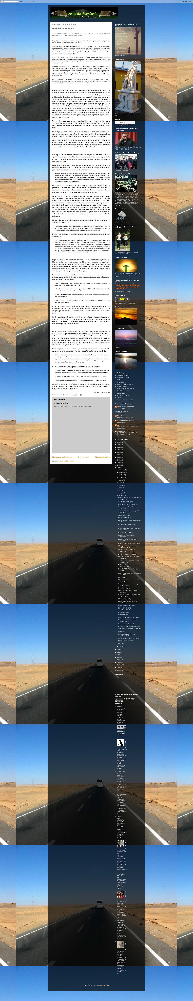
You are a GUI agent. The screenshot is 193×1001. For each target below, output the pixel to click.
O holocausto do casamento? (126, 605)
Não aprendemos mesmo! (125, 641)
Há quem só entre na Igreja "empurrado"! (126, 535)
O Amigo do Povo (122, 386)
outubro (121, 475)
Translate (129, 125)
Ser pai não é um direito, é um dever (129, 638)
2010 (118, 662)
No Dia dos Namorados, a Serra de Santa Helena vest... (128, 565)
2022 (118, 452)
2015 (118, 649)
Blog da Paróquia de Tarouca (125, 400)
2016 (118, 467)
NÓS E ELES (120, 413)
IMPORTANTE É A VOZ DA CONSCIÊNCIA (126, 634)
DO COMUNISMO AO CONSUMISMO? (124, 608)
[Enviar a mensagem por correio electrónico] (81, 395)
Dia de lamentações (124, 588)
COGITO (119, 397)
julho (120, 482)
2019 (118, 460)
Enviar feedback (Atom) (66, 461)
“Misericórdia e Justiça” (125, 599)
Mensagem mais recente (62, 457)
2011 (118, 660)
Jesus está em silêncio (123, 408)
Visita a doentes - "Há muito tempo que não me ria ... (128, 584)
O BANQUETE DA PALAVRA (125, 420)
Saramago (121, 631)
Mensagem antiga (102, 457)
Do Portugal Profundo (123, 395)
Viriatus (119, 380)
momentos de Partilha (123, 375)
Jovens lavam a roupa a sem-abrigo (128, 617)
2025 (118, 444)
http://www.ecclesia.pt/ (123, 377)
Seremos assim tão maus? (126, 624)
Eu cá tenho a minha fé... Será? (121, 875)
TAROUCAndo (121, 431)
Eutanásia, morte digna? (125, 532)
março (121, 493)
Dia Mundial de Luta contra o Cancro (129, 626)
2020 (118, 457)
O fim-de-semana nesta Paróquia (128, 504)
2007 (118, 670)
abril (120, 490)
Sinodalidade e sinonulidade (125, 417)
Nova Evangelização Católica (125, 388)
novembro (122, 472)
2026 (118, 442)
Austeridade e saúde (124, 515)
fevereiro (121, 495)
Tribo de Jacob (121, 416)
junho (120, 485)
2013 (118, 655)
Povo (118, 425)
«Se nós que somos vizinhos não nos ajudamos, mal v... (129, 561)
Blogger (106, 985)
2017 (118, 465)
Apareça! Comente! (119, 817)
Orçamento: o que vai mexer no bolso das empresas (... (129, 620)
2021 (118, 455)
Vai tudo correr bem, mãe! (121, 772)
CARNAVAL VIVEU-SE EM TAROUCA (129, 629)
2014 (118, 652)
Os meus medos (121, 422)
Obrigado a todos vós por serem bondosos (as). (127, 602)
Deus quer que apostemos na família (129, 543)
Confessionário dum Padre (125, 406)
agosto (121, 480)
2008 (118, 667)
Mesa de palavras (122, 411)
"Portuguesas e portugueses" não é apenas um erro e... (128, 546)
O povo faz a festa (123, 612)
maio (120, 487)
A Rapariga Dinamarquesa (125, 501)
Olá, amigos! (120, 920)
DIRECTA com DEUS (124, 517)
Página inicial (83, 457)
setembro (122, 477)
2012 (118, 657)
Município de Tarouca (123, 391)
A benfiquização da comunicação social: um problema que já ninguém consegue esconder (121, 710)
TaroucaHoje (120, 382)
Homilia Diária (121, 393)
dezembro (122, 470)
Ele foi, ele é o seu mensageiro (127, 554)
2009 (118, 665)
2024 (118, 447)
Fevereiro (121, 643)
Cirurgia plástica (123, 614)
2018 (118, 462)
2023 (118, 450)
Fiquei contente (122, 577)
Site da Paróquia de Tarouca (125, 384)
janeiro (121, 646)
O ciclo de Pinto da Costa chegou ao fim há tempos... (129, 595)
